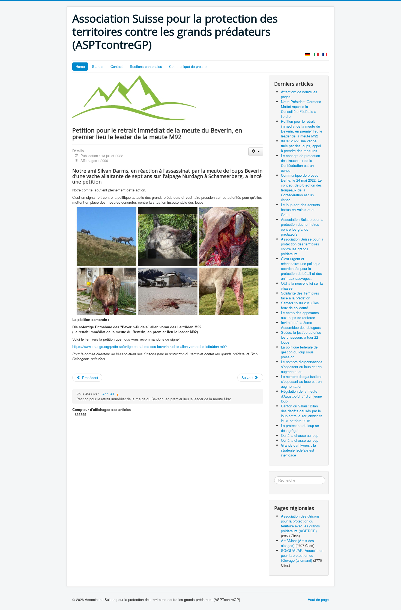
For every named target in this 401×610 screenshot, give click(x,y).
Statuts (97, 66)
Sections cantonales (146, 66)
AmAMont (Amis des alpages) (297, 543)
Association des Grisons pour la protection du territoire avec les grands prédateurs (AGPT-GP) (300, 523)
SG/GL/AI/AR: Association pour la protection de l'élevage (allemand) (302, 555)
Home (80, 66)
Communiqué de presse (188, 66)
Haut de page (318, 599)
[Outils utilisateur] (255, 151)
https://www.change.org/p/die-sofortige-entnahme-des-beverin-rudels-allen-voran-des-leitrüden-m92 (149, 346)
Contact (116, 66)
